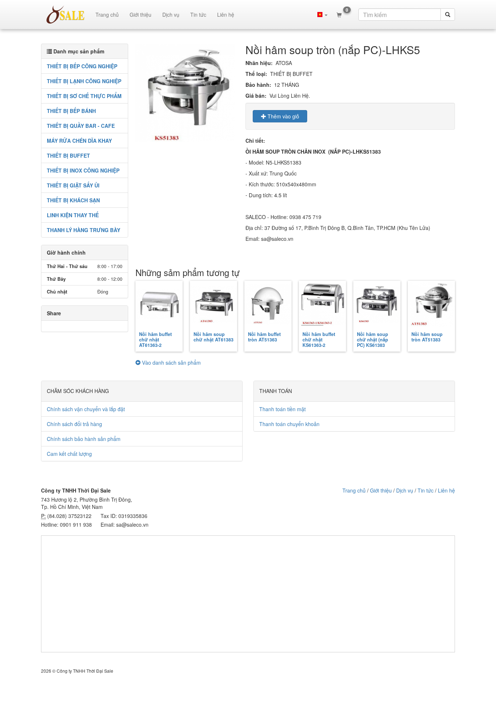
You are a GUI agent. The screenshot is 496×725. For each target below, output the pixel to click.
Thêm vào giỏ (282, 116)
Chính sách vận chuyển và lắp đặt (86, 409)
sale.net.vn (65, 14)
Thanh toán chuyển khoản (289, 424)
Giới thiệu (140, 14)
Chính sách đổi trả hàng (74, 424)
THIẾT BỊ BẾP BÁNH (71, 110)
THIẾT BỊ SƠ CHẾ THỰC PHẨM (84, 96)
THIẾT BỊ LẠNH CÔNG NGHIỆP (84, 81)
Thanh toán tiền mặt (282, 409)
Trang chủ (107, 14)
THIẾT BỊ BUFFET (68, 155)
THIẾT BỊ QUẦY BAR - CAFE (81, 125)
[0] (339, 14)
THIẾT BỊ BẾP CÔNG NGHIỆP (82, 66)
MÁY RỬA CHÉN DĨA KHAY (79, 140)
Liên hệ (225, 14)
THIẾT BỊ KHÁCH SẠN (73, 200)
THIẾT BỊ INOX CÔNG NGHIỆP (83, 170)
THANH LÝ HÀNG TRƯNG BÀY (83, 230)
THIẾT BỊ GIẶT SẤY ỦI (73, 185)
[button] (322, 14)
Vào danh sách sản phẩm (171, 362)
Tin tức (198, 14)
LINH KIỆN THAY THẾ (73, 215)
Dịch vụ (170, 14)
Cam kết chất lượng (69, 453)
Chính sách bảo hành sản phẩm (84, 438)
